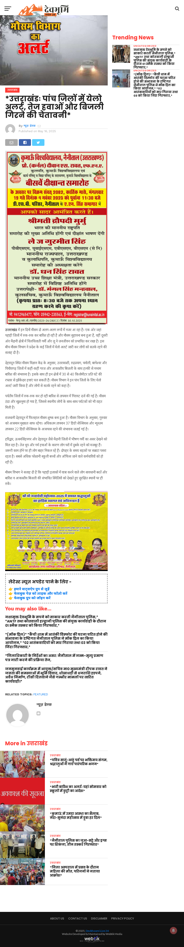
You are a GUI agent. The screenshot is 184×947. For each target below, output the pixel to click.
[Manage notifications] (173, 930)
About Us (57, 918)
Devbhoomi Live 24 (97, 930)
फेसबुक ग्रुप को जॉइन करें (32, 597)
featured (40, 694)
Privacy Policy (122, 918)
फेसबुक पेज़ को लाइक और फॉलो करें (40, 593)
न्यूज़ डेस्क (29, 125)
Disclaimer (99, 918)
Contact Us (77, 918)
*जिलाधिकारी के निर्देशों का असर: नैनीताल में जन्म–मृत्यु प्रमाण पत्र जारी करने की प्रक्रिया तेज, (54, 658)
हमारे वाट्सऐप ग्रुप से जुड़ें (32, 588)
